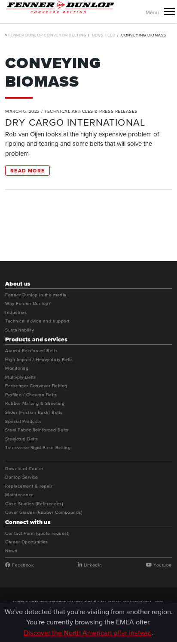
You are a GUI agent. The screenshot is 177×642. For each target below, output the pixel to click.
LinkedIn (92, 565)
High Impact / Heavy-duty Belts (39, 359)
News (11, 551)
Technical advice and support (37, 321)
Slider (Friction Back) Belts (34, 412)
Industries (16, 312)
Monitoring (16, 368)
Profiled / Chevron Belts (31, 395)
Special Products (23, 421)
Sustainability (19, 330)
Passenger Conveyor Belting (36, 386)
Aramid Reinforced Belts (31, 350)
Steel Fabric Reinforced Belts (36, 430)
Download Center (24, 468)
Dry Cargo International (75, 122)
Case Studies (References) (34, 503)
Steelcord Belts (21, 439)
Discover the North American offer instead (88, 632)
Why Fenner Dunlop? (28, 303)
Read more (27, 170)
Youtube (162, 565)
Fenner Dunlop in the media (36, 295)
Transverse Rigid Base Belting (37, 447)
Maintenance (19, 494)
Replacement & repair (28, 486)
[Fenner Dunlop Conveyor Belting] (60, 6)
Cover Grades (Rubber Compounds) (43, 512)
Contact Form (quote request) (37, 533)
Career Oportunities (26, 542)
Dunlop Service (21, 477)
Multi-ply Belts (20, 377)
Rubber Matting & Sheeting (34, 403)
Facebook (22, 565)
